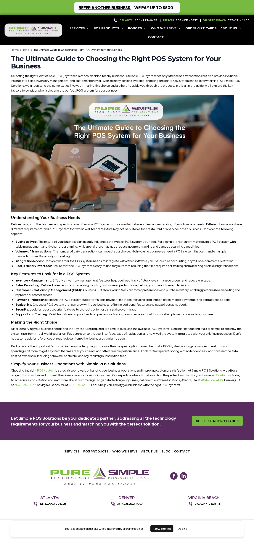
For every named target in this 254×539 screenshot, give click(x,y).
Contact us (224, 375)
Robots (135, 28)
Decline (182, 528)
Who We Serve (163, 28)
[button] (127, 7)
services (29, 375)
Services (77, 28)
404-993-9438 (145, 20)
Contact (156, 37)
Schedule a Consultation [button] (217, 421)
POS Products (106, 28)
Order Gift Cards (201, 28)
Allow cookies (162, 528)
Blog (26, 49)
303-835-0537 (187, 20)
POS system (45, 370)
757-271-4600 (239, 20)
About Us (228, 28)
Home (15, 49)
